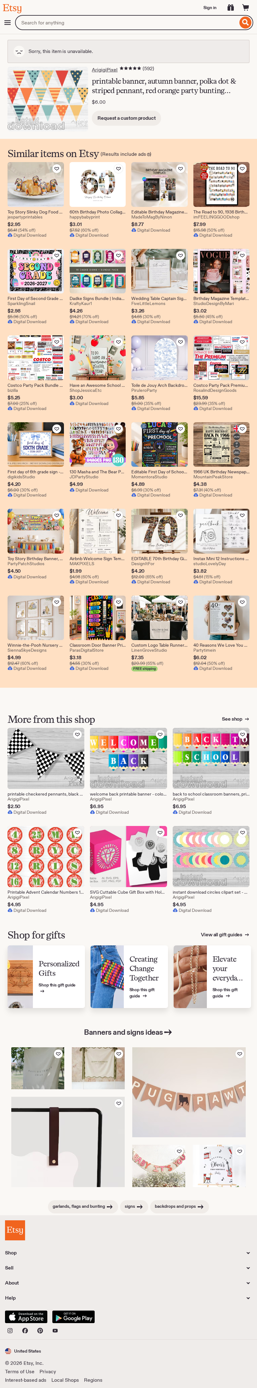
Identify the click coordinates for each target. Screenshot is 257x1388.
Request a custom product (126, 118)
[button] (23, 1351)
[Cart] (245, 7)
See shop (232, 719)
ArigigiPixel (105, 70)
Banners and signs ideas (123, 1032)
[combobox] (126, 22)
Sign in (210, 7)
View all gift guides (222, 935)
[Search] (245, 22)
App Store (26, 1317)
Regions (93, 1380)
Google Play (73, 1317)
